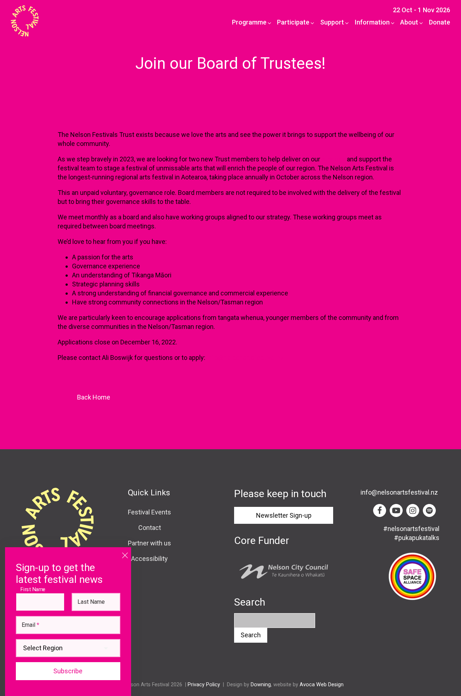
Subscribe (67, 671)
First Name (35, 589)
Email (30, 625)
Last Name (91, 602)
